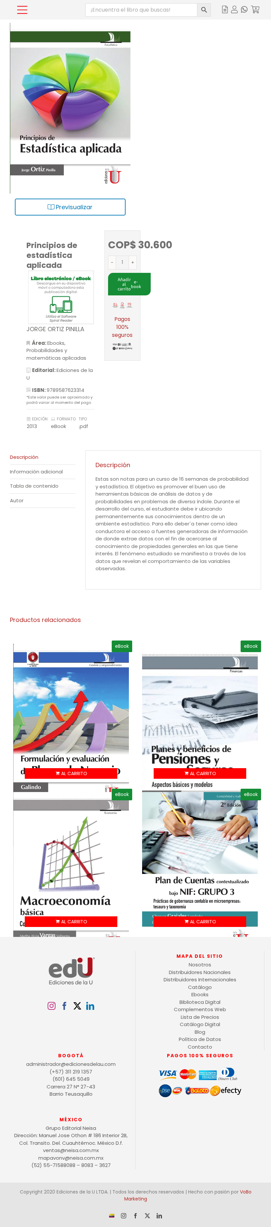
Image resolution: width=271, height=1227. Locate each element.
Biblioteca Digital (199, 1002)
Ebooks (55, 342)
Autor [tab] (16, 500)
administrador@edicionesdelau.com (71, 1064)
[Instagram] (52, 1006)
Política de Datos (200, 1039)
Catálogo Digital (200, 1024)
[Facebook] (64, 1006)
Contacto (200, 1046)
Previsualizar (73, 207)
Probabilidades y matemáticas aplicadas (56, 354)
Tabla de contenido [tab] (34, 485)
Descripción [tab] (24, 457)
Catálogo (200, 987)
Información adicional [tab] (36, 471)
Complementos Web (200, 1009)
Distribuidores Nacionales (200, 972)
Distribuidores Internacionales (200, 979)
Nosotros (200, 964)
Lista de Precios (200, 1016)
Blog (200, 1031)
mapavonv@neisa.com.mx (70, 1157)
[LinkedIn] (90, 1006)
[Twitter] (77, 1006)
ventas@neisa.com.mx (71, 1150)
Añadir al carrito (124, 284)
